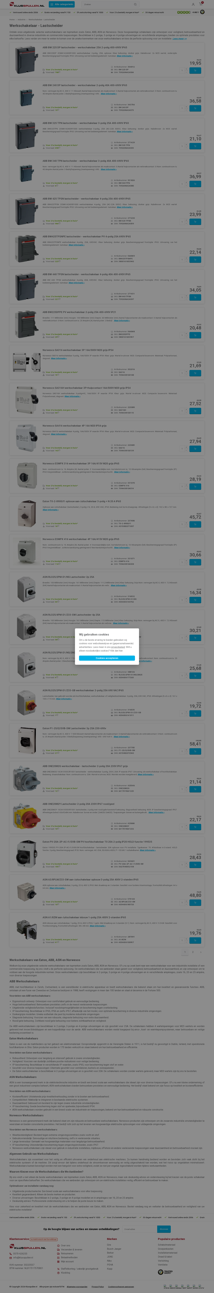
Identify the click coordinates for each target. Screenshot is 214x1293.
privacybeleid (118, 647)
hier (121, 650)
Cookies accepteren (107, 658)
